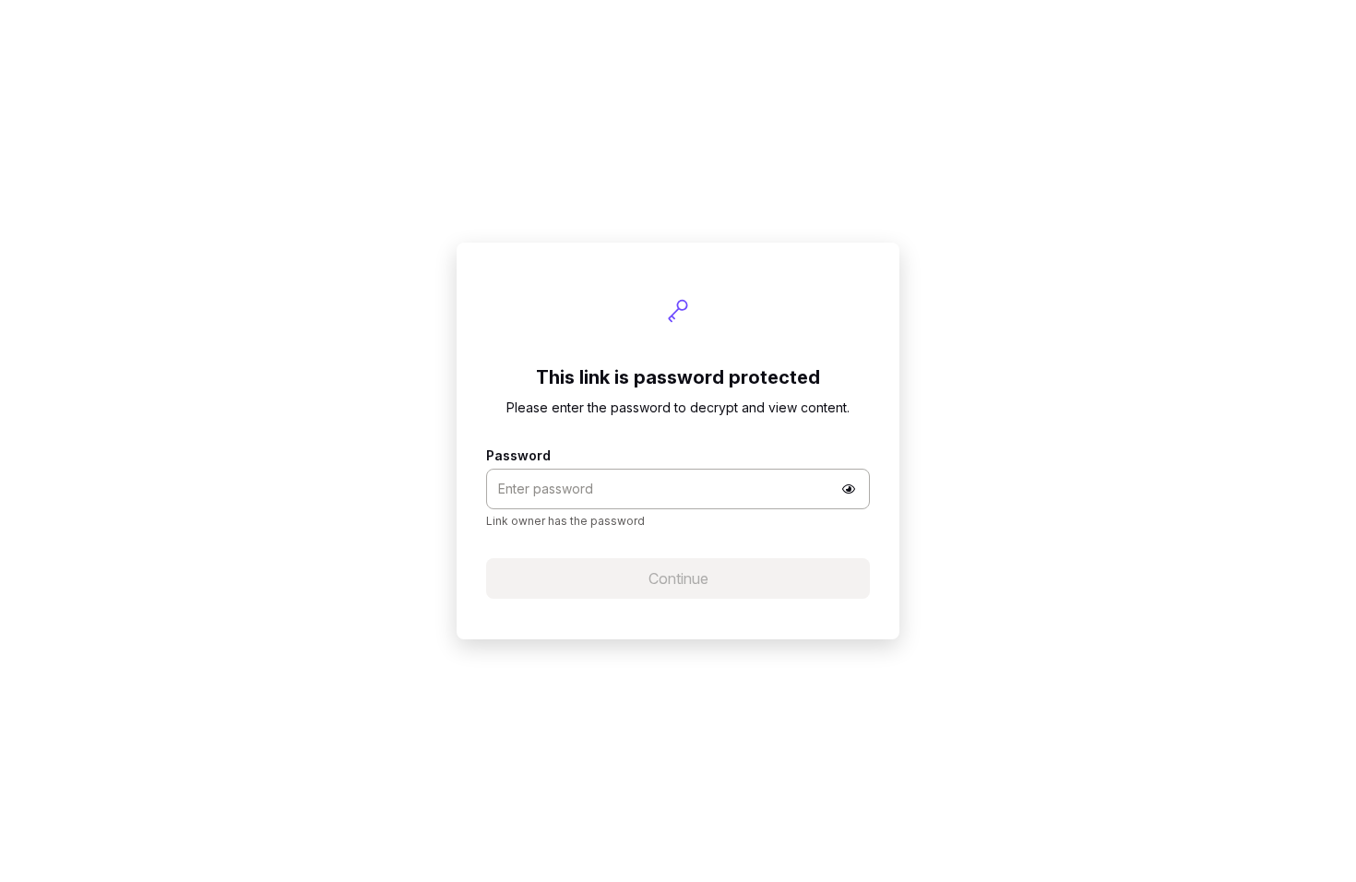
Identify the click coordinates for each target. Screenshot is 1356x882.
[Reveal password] (849, 489)
